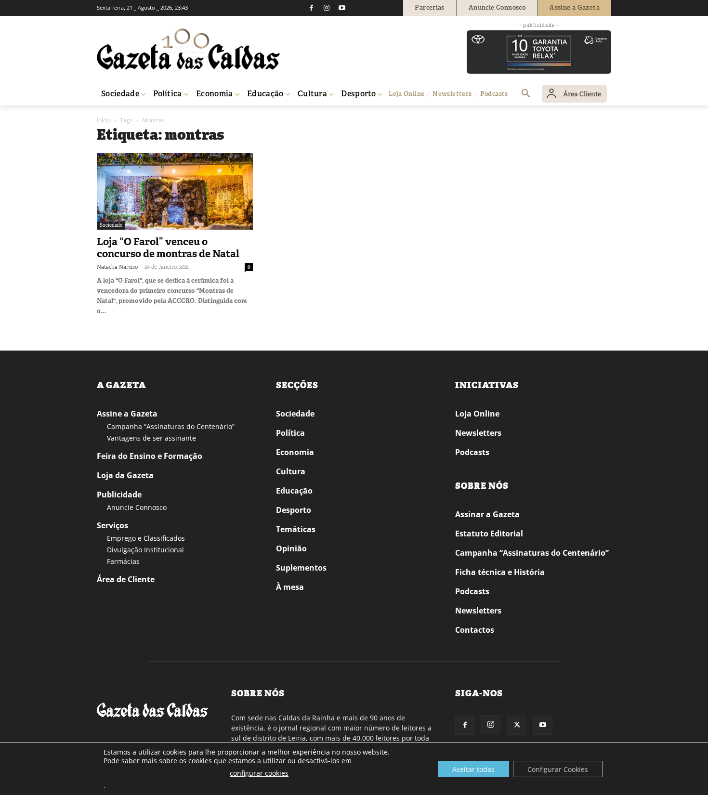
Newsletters (478, 433)
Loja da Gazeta (125, 475)
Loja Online (477, 413)
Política (290, 433)
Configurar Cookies (557, 769)
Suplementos (301, 567)
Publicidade (119, 494)
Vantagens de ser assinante (151, 438)
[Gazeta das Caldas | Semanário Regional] (188, 49)
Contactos (474, 630)
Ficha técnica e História (500, 572)
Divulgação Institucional (145, 549)
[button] (526, 93)
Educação (294, 490)
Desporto (293, 510)
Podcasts (472, 452)
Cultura (290, 471)
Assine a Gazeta (127, 413)
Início (104, 120)
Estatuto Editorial (489, 533)
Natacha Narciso (117, 266)
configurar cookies (259, 773)
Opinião (291, 548)
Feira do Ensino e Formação (149, 456)
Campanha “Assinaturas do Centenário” (171, 426)
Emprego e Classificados (146, 538)
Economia (295, 452)
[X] (516, 725)
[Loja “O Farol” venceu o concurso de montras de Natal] (175, 191)
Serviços (112, 525)
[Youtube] (342, 7)
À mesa (290, 587)
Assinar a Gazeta (487, 514)
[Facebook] (311, 7)
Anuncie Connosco (137, 507)
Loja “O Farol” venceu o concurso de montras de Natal (168, 248)
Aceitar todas (473, 769)
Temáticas (295, 529)
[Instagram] (326, 7)
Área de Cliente (126, 579)
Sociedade (111, 225)
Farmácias (123, 561)
